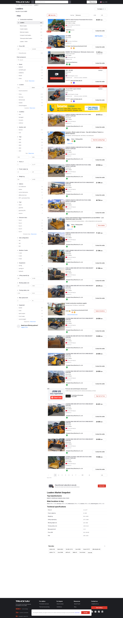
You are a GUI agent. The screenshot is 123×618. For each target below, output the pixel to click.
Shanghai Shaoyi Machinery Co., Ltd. (74, 126)
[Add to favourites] (105, 20)
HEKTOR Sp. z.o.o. (70, 30)
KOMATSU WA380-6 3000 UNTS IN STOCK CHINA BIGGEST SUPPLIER (78, 115)
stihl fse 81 (68, 552)
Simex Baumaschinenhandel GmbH (78, 46)
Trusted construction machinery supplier (76, 303)
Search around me (23, 90)
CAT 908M (68, 36)
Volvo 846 (90, 552)
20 (102, 15)
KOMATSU (60, 498)
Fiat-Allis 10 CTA (69, 549)
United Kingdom (94, 503)
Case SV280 (77, 549)
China (48, 503)
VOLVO (67, 498)
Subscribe (101, 486)
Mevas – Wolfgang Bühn (77, 139)
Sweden (82, 503)
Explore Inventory (100, 311)
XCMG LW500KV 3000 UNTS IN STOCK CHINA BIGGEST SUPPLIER (79, 183)
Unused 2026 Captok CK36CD (73, 89)
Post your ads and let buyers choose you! (76, 388)
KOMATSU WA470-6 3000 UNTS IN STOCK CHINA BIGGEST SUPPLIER (78, 200)
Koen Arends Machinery (71, 62)
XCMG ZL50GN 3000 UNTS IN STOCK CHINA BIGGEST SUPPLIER (79, 268)
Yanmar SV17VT (86, 549)
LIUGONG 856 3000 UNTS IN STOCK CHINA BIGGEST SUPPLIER (79, 336)
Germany (59, 503)
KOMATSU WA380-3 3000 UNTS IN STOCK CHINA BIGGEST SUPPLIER (78, 165)
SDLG (64, 498)
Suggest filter (24, 327)
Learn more (77, 612)
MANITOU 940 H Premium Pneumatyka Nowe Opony (78, 19)
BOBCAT (49, 498)
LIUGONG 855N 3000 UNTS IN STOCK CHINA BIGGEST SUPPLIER (79, 404)
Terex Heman (82, 552)
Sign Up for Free (100, 396)
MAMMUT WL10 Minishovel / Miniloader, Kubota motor (79, 52)
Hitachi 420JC (60, 549)
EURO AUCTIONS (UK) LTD (76, 80)
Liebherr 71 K (52, 552)
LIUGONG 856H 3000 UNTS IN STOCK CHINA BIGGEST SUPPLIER (79, 319)
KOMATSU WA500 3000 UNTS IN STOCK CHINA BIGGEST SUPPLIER (80, 233)
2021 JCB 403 (69, 70)
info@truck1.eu (95, 603)
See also (51, 546)
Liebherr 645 (52, 549)
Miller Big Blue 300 (96, 549)
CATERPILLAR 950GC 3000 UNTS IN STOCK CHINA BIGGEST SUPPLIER (78, 457)
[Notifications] (80, 2)
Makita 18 (75, 552)
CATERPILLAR (54, 498)
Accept (85, 612)
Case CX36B (60, 552)
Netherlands (71, 503)
